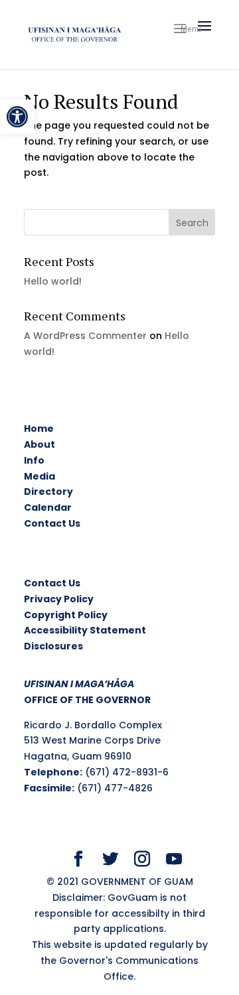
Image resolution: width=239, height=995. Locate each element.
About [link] (39, 444)
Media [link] (39, 476)
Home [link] (39, 428)
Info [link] (34, 460)
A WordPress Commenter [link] (85, 335)
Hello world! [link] (53, 281)
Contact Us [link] (52, 523)
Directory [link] (48, 491)
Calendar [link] (48, 507)
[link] (17, 117)
